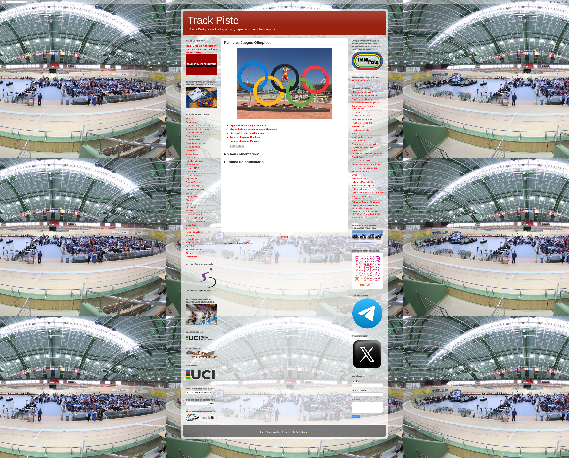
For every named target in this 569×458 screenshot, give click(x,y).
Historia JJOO (192, 168)
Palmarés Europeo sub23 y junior (367, 193)
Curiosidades (192, 154)
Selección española (195, 250)
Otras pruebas (358, 141)
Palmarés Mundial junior (363, 185)
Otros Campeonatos (195, 221)
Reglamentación (193, 242)
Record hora (192, 239)
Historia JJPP (192, 172)
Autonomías (191, 122)
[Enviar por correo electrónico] (231, 146)
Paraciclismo (192, 228)
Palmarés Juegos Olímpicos (366, 202)
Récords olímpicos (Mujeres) (244, 141)
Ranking (190, 235)
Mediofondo (191, 207)
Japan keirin (191, 179)
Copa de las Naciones (196, 143)
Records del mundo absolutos (366, 164)
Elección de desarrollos (363, 116)
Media (189, 203)
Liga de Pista (192, 196)
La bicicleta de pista (361, 112)
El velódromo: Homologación (365, 103)
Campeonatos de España (198, 125)
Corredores (191, 150)
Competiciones (193, 136)
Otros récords (358, 175)
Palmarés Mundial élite (362, 182)
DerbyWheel (192, 157)
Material (190, 200)
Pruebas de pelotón (361, 130)
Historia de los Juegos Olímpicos (247, 133)
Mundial (189, 211)
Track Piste (213, 20)
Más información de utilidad (365, 217)
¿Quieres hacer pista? (362, 92)
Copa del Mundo (194, 147)
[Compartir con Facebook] (239, 146)
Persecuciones (359, 126)
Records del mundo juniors (364, 168)
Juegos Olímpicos (194, 186)
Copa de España (194, 140)
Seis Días (190, 246)
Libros (189, 193)
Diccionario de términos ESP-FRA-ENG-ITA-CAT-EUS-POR (366, 212)
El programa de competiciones (366, 144)
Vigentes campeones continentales (361, 197)
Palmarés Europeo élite (363, 189)
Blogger (305, 432)
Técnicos (190, 253)
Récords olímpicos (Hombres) (245, 137)
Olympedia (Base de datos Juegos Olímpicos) (253, 129)
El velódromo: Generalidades (365, 96)
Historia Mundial (193, 175)
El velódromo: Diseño (362, 99)
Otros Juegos (192, 225)
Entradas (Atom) (245, 243)
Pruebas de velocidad (362, 123)
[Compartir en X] (237, 146)
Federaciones (192, 165)
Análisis (189, 118)
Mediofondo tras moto (362, 137)
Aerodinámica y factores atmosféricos (363, 107)
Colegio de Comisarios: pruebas (367, 154)
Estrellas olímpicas (194, 161)
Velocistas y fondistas (362, 119)
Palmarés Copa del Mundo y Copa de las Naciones (365, 207)
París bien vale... (194, 232)
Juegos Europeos (194, 182)
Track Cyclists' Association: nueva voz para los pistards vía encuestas (201, 49)
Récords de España (361, 161)
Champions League (195, 133)
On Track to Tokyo (194, 218)
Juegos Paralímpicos (196, 189)
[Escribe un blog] (234, 146)
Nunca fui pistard (194, 214)
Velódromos (191, 257)
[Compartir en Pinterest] (242, 146)
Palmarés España (360, 178)
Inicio (284, 236)
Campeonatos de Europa (198, 129)
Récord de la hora (360, 171)
